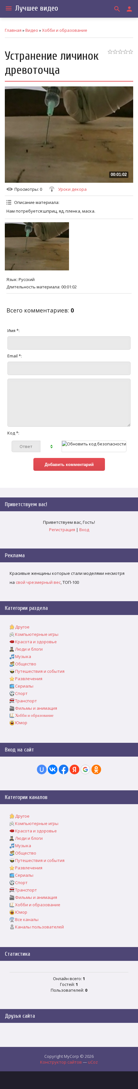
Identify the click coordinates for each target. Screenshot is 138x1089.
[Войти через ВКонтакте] (52, 769)
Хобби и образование (64, 30)
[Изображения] (37, 246)
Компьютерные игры (36, 634)
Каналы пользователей (39, 927)
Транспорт (26, 701)
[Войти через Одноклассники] (96, 769)
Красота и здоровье (36, 642)
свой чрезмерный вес (38, 582)
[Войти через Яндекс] (74, 769)
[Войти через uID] (42, 769)
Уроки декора (72, 189)
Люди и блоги (29, 649)
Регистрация (62, 529)
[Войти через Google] (85, 769)
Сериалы (24, 686)
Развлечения (28, 678)
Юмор (21, 722)
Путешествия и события (40, 671)
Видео (31, 30)
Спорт (21, 693)
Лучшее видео (36, 8)
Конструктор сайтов (61, 1062)
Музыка (23, 656)
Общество (25, 664)
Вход (84, 529)
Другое (22, 627)
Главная (13, 30)
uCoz (93, 1062)
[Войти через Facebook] (63, 769)
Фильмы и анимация (36, 708)
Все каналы (27, 919)
